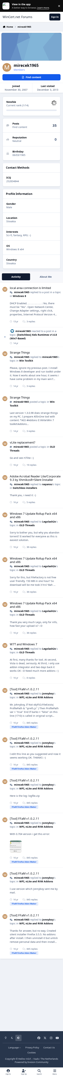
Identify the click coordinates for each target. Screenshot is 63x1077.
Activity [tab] (16, 276)
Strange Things (20, 352)
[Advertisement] (31, 994)
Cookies (31, 1052)
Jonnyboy (48, 693)
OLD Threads (27, 525)
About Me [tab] (46, 276)
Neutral (16, 141)
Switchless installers (25, 488)
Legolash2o (49, 521)
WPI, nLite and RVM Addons (36, 697)
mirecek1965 (21, 292)
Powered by (31, 1062)
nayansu (47, 484)
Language (13, 1047)
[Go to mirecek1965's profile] (4, 289)
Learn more (6, 6)
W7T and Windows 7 (23, 644)
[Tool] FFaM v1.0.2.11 (24, 689)
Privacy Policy (32, 1047)
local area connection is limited (30, 288)
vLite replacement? (22, 442)
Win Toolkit (26, 360)
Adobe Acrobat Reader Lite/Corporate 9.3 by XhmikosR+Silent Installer (35, 478)
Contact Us (49, 1047)
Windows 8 (19, 296)
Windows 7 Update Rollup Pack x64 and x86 (33, 515)
